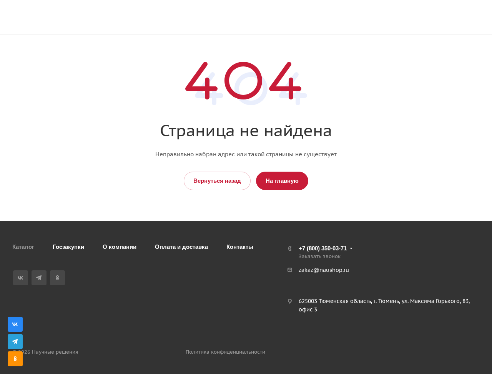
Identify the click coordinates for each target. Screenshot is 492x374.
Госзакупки (68, 246)
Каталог (23, 246)
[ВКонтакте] (20, 277)
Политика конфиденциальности (225, 352)
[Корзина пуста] (366, 17)
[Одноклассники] (57, 277)
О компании (119, 246)
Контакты (239, 246)
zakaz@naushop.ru (402, 21)
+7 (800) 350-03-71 (400, 13)
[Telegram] (39, 277)
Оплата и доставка (181, 246)
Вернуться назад (217, 180)
